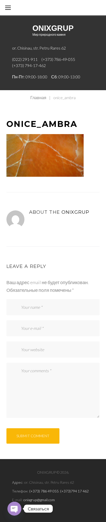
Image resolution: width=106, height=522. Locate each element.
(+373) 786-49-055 (58, 59)
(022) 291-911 (25, 59)
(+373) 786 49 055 (44, 491)
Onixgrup (75, 212)
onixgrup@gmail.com (39, 500)
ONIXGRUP (53, 28)
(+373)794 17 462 (74, 491)
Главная (38, 97)
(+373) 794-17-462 (29, 65)
